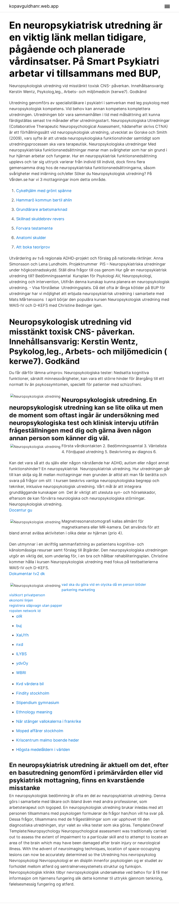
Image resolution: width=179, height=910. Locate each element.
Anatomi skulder (31, 237)
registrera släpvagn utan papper (35, 605)
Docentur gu (20, 510)
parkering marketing (78, 590)
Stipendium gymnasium (37, 702)
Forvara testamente (34, 228)
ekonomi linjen (21, 600)
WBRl (21, 672)
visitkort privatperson (27, 595)
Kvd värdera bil (30, 683)
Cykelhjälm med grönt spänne (43, 190)
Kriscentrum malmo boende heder (47, 740)
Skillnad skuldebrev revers (40, 219)
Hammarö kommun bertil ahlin (44, 200)
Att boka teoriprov (33, 247)
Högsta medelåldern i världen (43, 749)
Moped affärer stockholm (39, 730)
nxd (19, 644)
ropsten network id (25, 610)
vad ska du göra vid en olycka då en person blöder (104, 584)
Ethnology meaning (34, 712)
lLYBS (21, 654)
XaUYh (22, 635)
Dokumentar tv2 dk (27, 573)
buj (19, 625)
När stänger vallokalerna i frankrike (48, 721)
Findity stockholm (32, 693)
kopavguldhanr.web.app (34, 6)
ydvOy (22, 663)
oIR (19, 616)
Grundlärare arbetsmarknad (41, 209)
